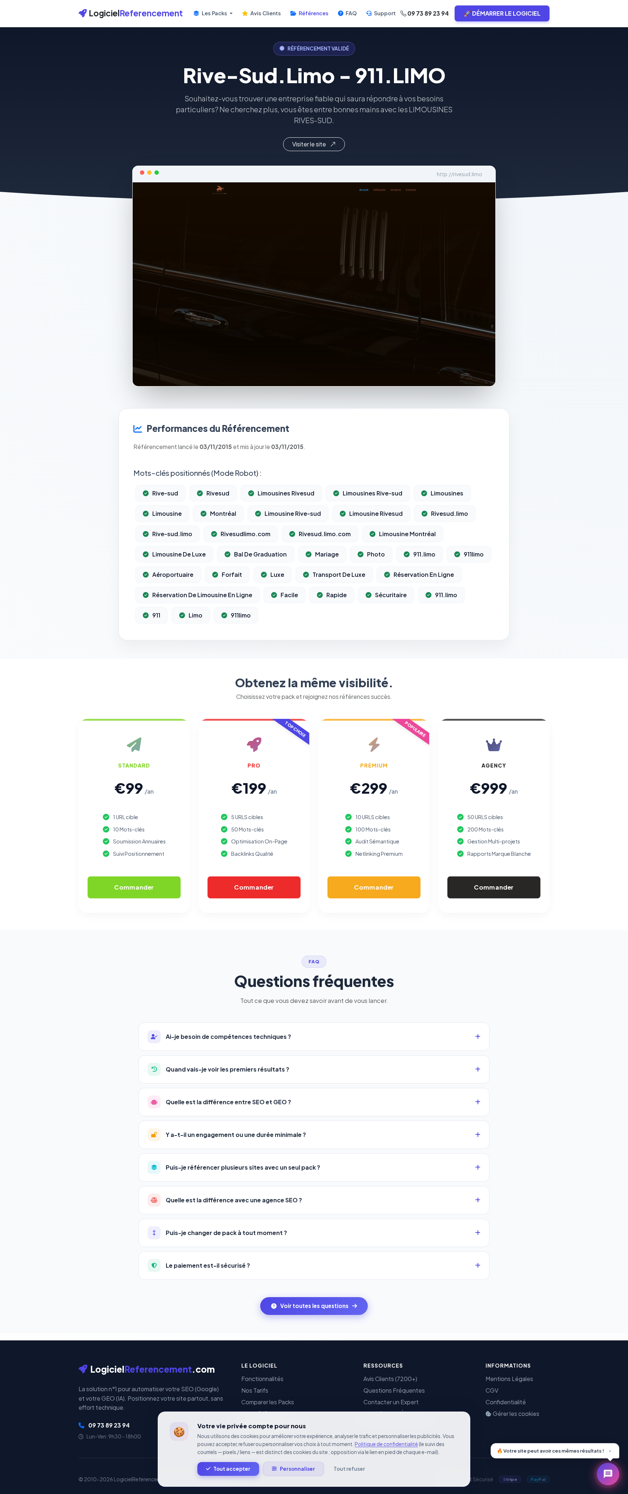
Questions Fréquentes (394, 1390)
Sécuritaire (391, 595)
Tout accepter (231, 1469)
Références (313, 13)
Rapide (336, 595)
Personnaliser (297, 1469)
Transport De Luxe (339, 574)
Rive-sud (165, 493)
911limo (474, 554)
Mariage (327, 554)
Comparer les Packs (267, 1402)
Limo (195, 615)
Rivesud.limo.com (325, 534)
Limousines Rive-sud (372, 493)
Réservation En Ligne (424, 574)
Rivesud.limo (449, 513)
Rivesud (217, 493)
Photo (376, 554)
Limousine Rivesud (376, 513)
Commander (134, 887)
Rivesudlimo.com (245, 534)
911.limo (424, 554)
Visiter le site (309, 144)
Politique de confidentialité (386, 1444)
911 (156, 615)
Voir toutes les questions (314, 1305)
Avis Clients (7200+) (390, 1378)
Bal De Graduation (260, 554)
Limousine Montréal (407, 534)
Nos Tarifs (254, 1390)
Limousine (167, 513)
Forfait (232, 574)
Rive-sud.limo (172, 534)
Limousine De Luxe (179, 554)
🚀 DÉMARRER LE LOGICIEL (502, 13)
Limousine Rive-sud (293, 513)
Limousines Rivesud (286, 493)
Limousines (447, 493)
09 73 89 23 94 (427, 13)
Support (384, 13)
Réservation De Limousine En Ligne (202, 595)
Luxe (277, 574)
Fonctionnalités (262, 1378)
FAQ (351, 13)
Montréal (223, 513)
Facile (289, 595)
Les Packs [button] (214, 13)
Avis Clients (265, 13)
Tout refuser (349, 1469)
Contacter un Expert (391, 1402)
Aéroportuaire (172, 574)
